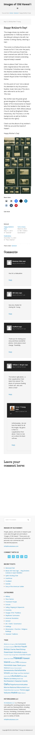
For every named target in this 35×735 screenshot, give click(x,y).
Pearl (27, 687)
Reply (10, 280)
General (14, 246)
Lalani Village (13, 673)
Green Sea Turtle (8, 658)
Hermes (12, 662)
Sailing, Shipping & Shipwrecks (14, 607)
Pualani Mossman (9, 690)
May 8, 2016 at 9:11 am (19, 295)
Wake (19, 693)
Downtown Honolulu (12, 652)
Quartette (16, 690)
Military (7, 596)
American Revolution (11, 618)
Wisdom (23, 693)
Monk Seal (20, 678)
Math (25, 676)
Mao (22, 676)
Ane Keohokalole (20, 644)
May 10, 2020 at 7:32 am (19, 367)
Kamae (12, 668)
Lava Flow (20, 673)
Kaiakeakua (7, 236)
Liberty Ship (7, 676)
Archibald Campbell (9, 646)
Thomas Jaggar (25, 690)
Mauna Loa (8, 678)
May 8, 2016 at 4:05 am (19, 263)
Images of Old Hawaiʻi (17, 4)
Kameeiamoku (9, 670)
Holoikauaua (22, 662)
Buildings (8, 626)
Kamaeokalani (18, 668)
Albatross (6, 644)
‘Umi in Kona (21, 227)
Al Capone (12, 644)
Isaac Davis (17, 665)
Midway (14, 678)
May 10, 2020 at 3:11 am (19, 329)
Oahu (7, 684)
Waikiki (14, 692)
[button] (9, 141)
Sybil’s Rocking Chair (11, 576)
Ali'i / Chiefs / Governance (13, 624)
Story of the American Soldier (14, 586)
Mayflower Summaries (12, 615)
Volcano (7, 692)
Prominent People (11, 602)
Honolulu (8, 665)
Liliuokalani (15, 676)
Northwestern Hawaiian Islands (16, 681)
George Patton (15, 654)
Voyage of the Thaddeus (13, 613)
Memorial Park (10, 568)
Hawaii (18, 658)
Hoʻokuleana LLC (9, 703)
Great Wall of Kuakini (25, 655)
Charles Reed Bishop (17, 649)
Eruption (24, 652)
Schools (7, 604)
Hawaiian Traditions (11, 634)
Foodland (8, 581)
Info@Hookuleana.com (11, 546)
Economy (8, 610)
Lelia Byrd (26, 673)
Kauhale (7, 584)
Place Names (9, 599)
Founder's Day (7, 654)
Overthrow (8, 578)
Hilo (17, 662)
